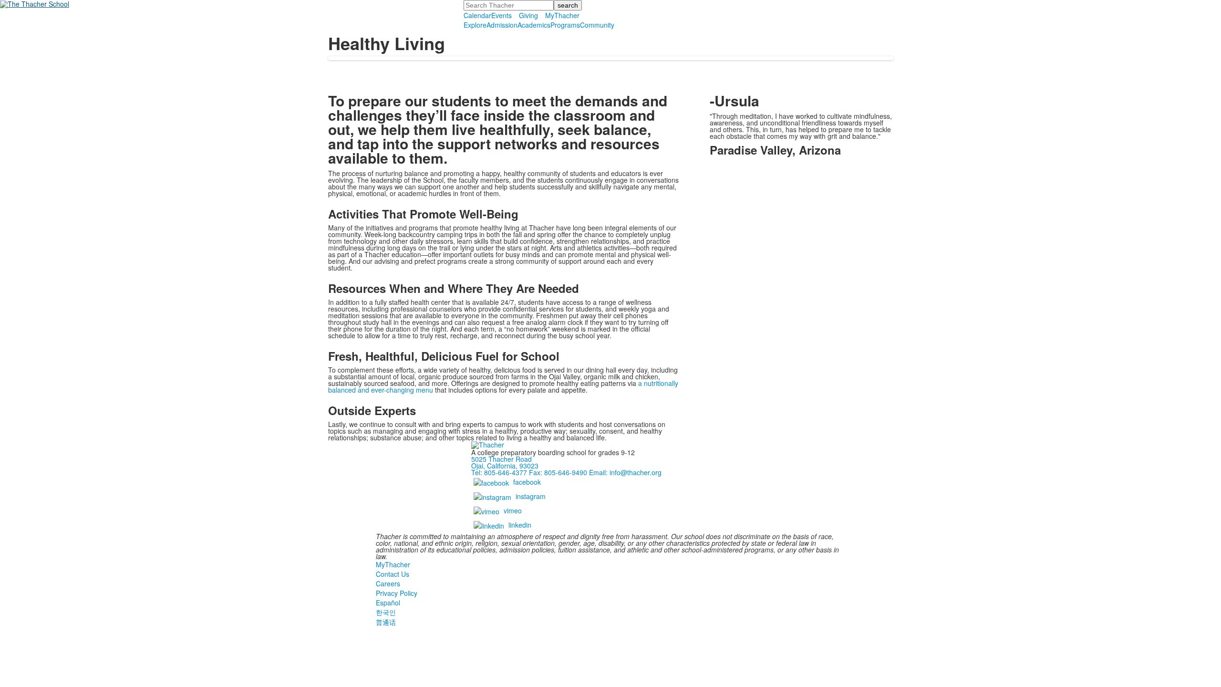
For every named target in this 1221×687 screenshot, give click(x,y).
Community (597, 25)
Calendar (477, 15)
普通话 (386, 622)
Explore (475, 25)
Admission (501, 25)
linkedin (519, 525)
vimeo (513, 510)
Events (501, 15)
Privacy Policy (396, 593)
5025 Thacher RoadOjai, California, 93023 (504, 462)
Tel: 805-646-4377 (499, 472)
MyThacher (562, 15)
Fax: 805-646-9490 (558, 472)
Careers (388, 583)
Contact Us (392, 574)
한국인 (386, 612)
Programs (565, 25)
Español (388, 602)
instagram (531, 496)
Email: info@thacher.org (625, 472)
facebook (527, 482)
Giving (528, 15)
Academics (533, 25)
